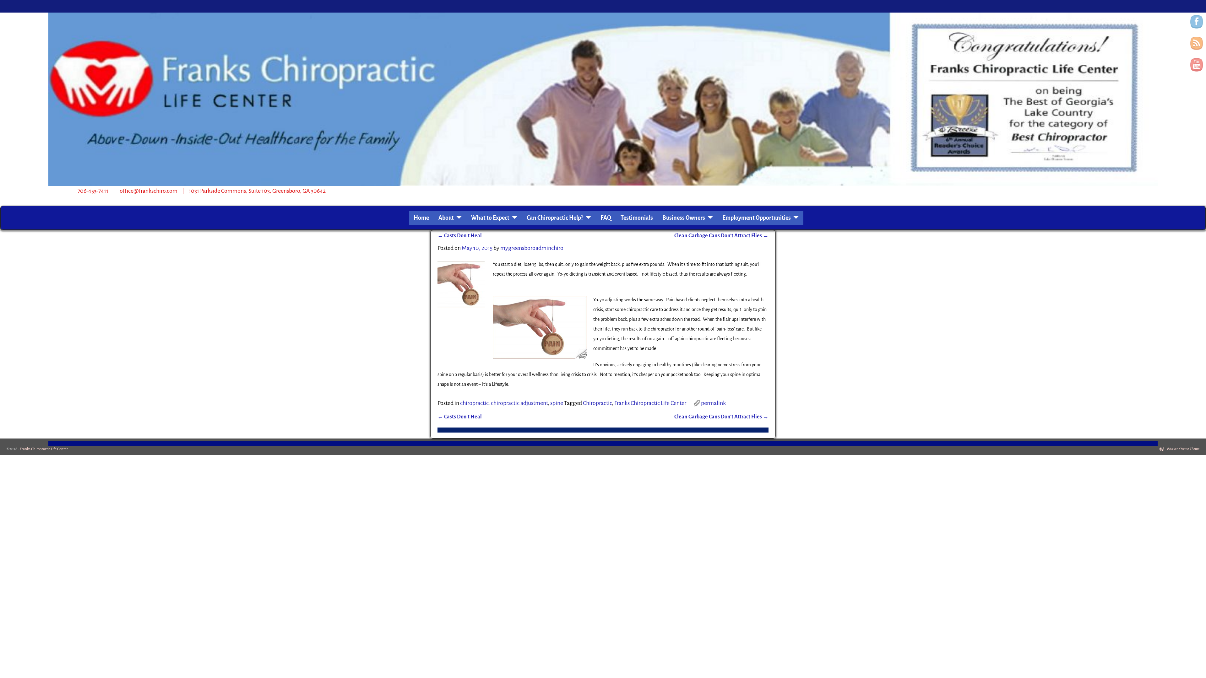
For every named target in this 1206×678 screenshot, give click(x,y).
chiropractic (474, 403)
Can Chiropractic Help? (555, 218)
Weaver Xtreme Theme (1183, 449)
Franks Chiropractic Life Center (650, 403)
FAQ (605, 218)
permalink (713, 403)
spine (556, 403)
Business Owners (683, 218)
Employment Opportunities (756, 218)
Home (421, 218)
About (446, 218)
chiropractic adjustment (519, 403)
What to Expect (490, 218)
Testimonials (637, 218)
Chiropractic (597, 403)
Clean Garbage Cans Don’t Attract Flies (721, 236)
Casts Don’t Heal (459, 236)
